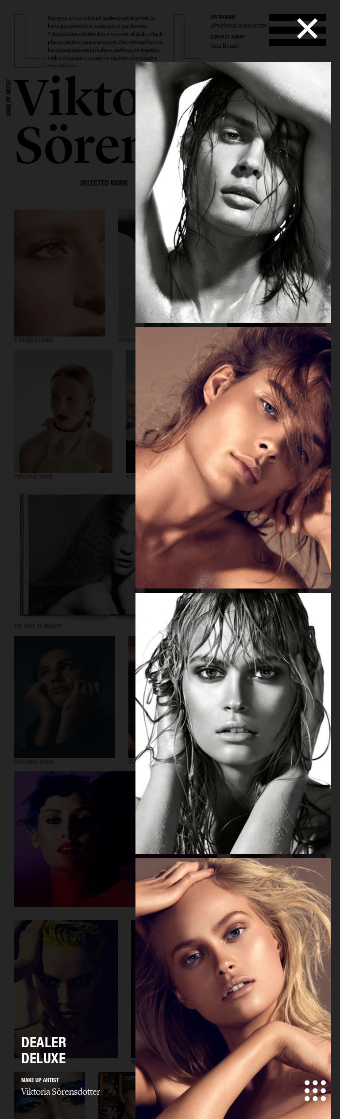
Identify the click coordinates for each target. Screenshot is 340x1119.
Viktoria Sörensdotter (60, 1091)
